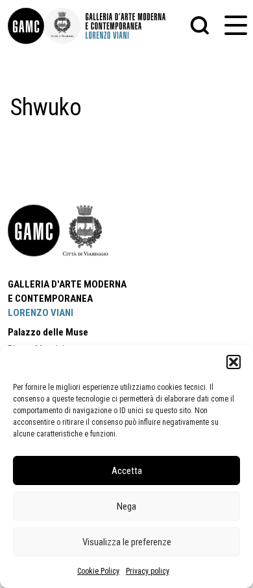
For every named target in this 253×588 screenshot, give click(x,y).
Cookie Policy (98, 571)
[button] (233, 362)
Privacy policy (147, 571)
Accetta (127, 471)
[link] (26, 26)
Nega (126, 506)
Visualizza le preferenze (126, 542)
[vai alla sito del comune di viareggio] (86, 230)
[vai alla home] (34, 230)
